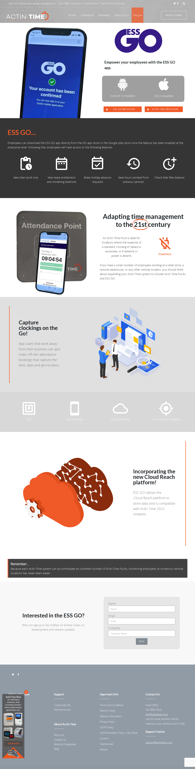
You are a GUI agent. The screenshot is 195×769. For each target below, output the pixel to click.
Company (114, 628)
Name (111, 603)
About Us (59, 735)
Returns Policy (107, 710)
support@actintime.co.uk (158, 742)
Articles (104, 749)
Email (111, 616)
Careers (104, 738)
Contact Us (60, 739)
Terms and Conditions (112, 705)
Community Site (62, 705)
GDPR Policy (106, 727)
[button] (123, 109)
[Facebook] (177, 3)
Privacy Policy (107, 721)
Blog (56, 749)
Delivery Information (111, 716)
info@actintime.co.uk (156, 714)
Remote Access (62, 709)
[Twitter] (175, 3)
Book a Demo (174, 15)
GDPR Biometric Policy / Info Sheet (119, 733)
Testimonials (106, 744)
